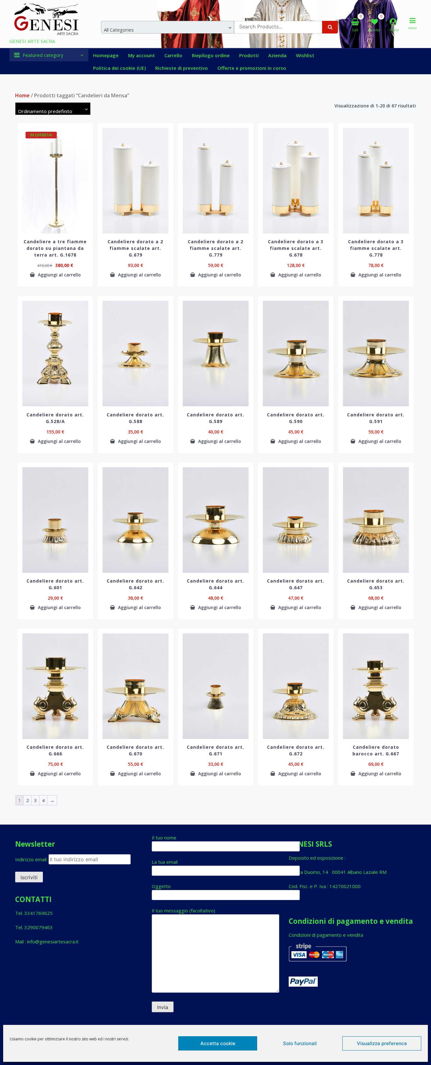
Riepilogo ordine (211, 55)
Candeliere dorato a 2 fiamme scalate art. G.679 (135, 248)
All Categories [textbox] (119, 30)
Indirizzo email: (32, 859)
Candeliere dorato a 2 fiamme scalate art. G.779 (215, 248)
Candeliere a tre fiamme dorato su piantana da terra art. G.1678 (55, 248)
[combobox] (167, 27)
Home (22, 95)
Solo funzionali (300, 1043)
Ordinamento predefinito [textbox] (45, 111)
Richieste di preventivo (181, 68)
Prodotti (249, 55)
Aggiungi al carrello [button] (59, 275)
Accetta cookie (217, 1043)
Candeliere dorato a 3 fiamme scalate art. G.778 (376, 248)
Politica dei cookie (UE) (119, 68)
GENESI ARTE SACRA (32, 41)
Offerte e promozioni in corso (251, 68)
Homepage (106, 55)
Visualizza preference (382, 1043)
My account (141, 55)
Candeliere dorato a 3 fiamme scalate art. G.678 (295, 248)
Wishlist (305, 55)
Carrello (173, 55)
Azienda (277, 55)
